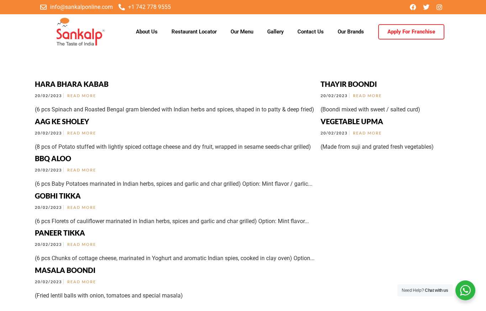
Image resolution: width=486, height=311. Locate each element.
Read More (81, 95)
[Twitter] (426, 7)
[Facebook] (413, 7)
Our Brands (351, 31)
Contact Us (310, 31)
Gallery (275, 31)
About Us (147, 31)
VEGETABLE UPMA (352, 121)
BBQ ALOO (53, 158)
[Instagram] (439, 7)
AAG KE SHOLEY (62, 121)
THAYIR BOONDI (349, 84)
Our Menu (242, 31)
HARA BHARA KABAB (72, 84)
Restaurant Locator (194, 31)
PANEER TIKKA (60, 232)
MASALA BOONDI (65, 270)
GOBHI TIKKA (58, 195)
